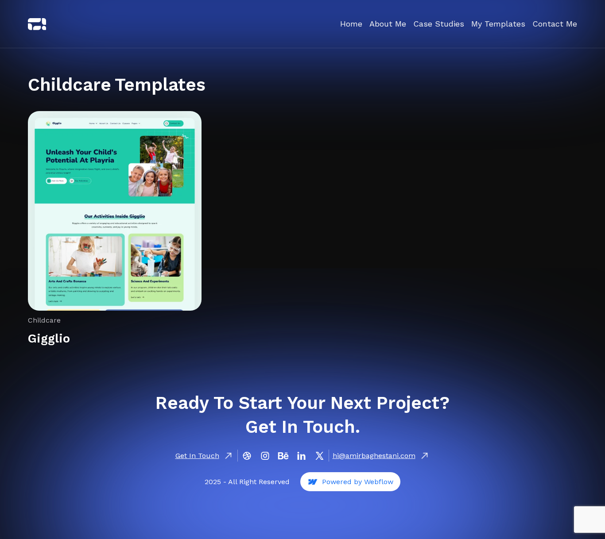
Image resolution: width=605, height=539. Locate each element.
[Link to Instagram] (265, 455)
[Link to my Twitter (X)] (37, 24)
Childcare (44, 320)
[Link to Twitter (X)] (319, 455)
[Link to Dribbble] (246, 455)
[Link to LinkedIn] (301, 455)
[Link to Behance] (283, 455)
